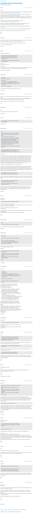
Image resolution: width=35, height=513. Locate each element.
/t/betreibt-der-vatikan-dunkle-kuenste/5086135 (8, 136)
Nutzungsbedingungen (15, 509)
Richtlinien (9, 509)
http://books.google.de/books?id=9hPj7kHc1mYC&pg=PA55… (9, 21)
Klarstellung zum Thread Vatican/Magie (11, 3)
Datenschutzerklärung (23, 509)
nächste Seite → (2, 504)
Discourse (7, 511)
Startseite (2, 509)
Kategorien (5, 509)
